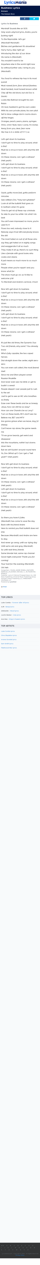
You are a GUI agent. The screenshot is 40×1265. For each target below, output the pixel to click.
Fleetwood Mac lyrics (9, 648)
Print (5, 586)
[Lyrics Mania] (20, 3)
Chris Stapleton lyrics (9, 635)
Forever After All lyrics (20, 602)
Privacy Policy (20, 1255)
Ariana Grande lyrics (8, 639)
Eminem (4, 11)
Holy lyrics (17, 615)
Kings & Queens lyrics (17, 619)
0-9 (2, 1245)
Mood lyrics (14, 611)
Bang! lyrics (10, 607)
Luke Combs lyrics (8, 631)
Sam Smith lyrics (7, 643)
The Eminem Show (8, 14)
